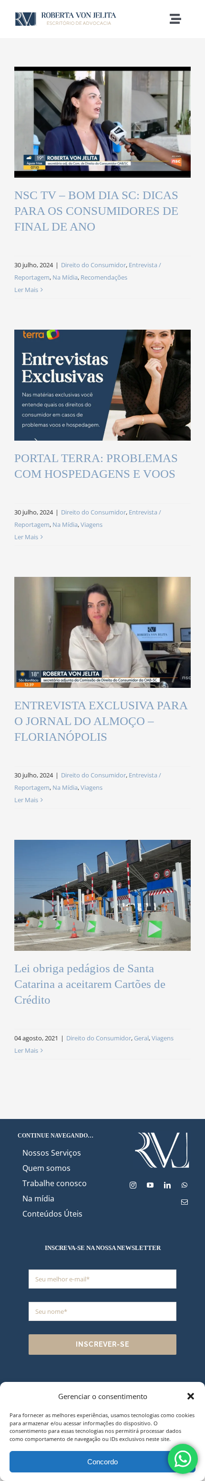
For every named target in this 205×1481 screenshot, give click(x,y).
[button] (190, 1396)
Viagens (91, 524)
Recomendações (104, 277)
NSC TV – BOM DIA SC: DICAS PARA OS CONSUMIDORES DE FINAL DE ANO (96, 211)
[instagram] (133, 1185)
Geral (141, 1038)
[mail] (184, 1202)
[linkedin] (167, 1185)
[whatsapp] (184, 1185)
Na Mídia (65, 277)
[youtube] (150, 1185)
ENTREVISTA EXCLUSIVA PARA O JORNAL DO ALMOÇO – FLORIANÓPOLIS (100, 721)
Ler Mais (26, 289)
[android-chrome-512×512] (162, 1133)
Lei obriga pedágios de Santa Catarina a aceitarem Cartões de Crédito (89, 984)
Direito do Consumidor (93, 265)
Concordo (102, 1462)
